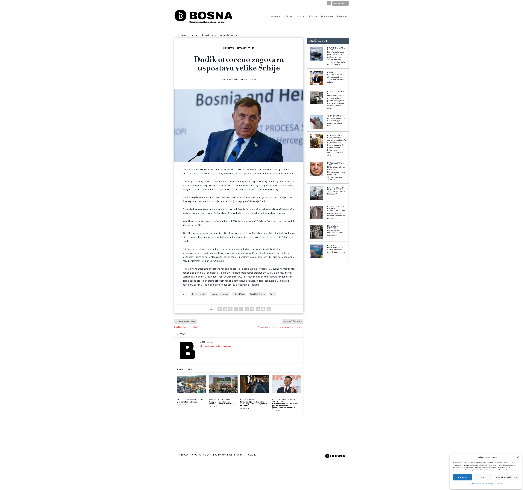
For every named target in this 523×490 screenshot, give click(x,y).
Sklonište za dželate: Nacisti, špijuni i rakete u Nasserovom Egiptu (336, 214)
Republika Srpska (257, 294)
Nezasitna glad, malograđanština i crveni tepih (335, 232)
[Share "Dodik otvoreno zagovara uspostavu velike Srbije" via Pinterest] (241, 309)
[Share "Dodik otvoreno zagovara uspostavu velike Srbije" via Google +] (230, 309)
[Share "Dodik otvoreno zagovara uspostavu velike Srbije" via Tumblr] (236, 309)
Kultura (313, 16)
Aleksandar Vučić (199, 294)
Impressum (183, 455)
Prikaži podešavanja (506, 477)
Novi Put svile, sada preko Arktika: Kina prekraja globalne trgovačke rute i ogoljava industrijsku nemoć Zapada (336, 58)
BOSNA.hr (231, 79)
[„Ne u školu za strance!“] (191, 385)
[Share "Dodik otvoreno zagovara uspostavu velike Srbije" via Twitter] (225, 309)
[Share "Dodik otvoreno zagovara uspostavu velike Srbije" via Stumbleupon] (257, 309)
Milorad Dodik (239, 294)
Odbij (483, 477)
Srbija (272, 294)
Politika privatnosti (488, 483)
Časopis (252, 455)
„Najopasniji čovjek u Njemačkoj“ (336, 192)
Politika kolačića (475, 483)
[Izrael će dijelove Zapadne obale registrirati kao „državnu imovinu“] (254, 385)
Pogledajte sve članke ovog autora (216, 346)
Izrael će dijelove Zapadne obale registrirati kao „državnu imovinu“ (254, 404)
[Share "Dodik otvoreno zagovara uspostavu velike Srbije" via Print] (268, 309)
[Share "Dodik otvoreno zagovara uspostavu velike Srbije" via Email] (263, 309)
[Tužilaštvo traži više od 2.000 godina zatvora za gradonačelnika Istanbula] (286, 385)
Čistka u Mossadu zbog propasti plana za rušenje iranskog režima (336, 78)
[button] (517, 457)
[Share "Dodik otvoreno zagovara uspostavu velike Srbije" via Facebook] (219, 309)
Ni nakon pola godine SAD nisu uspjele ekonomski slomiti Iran (336, 122)
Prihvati (462, 477)
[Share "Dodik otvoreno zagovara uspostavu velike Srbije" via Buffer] (252, 309)
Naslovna (275, 16)
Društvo (301, 16)
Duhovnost (327, 16)
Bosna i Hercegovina (220, 294)
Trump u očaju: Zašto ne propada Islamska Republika (222, 403)
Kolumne (342, 16)
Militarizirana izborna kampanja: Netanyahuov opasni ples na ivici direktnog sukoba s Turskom (336, 173)
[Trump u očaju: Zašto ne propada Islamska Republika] (223, 385)
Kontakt (499, 483)
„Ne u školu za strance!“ (187, 402)
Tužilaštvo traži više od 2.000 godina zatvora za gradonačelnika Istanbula (285, 405)
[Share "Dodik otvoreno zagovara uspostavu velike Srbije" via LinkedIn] (247, 309)
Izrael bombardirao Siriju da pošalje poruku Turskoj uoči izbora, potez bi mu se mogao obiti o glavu (335, 101)
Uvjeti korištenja (200, 455)
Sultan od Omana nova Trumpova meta (336, 250)
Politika (288, 16)
